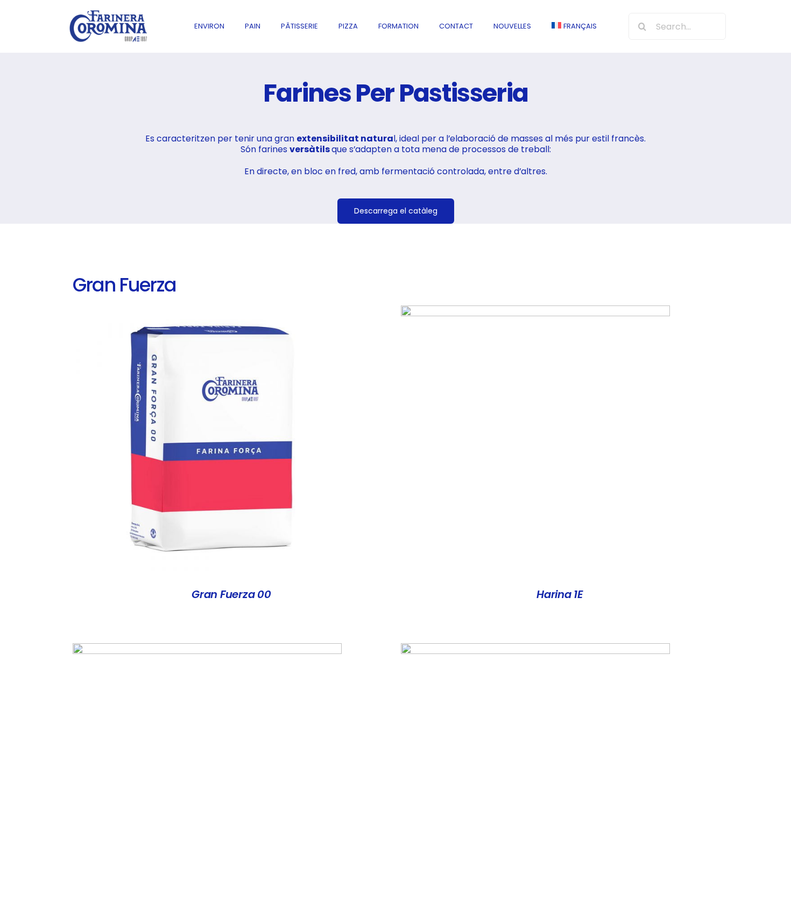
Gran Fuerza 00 (231, 594)
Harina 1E (559, 594)
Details (207, 442)
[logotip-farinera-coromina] (108, 12)
